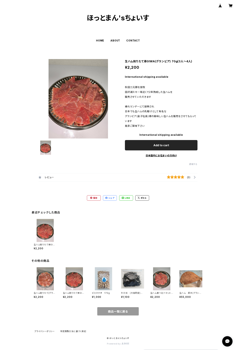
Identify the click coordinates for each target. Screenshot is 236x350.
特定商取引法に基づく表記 (73, 331)
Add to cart (161, 145)
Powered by (114, 343)
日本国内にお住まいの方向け (161, 155)
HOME (100, 40)
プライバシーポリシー (44, 331)
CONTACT (133, 40)
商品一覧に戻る (118, 311)
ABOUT (115, 40)
